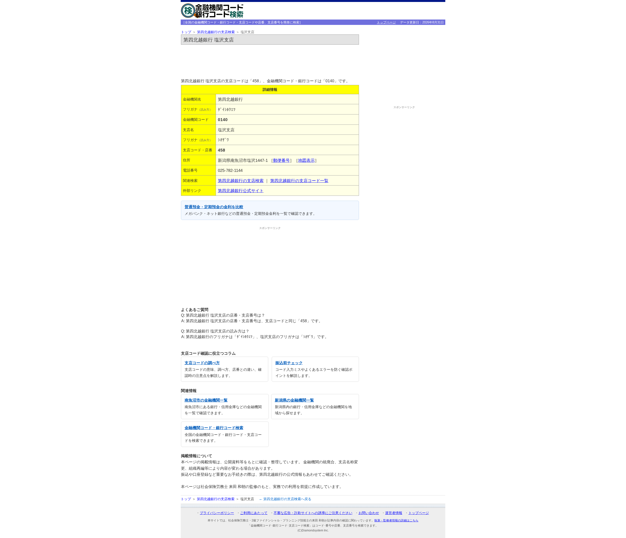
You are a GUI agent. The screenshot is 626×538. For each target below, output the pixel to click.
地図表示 (306, 160)
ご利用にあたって (254, 513)
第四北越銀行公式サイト (241, 190)
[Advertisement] (270, 60)
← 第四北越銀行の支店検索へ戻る (285, 499)
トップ (186, 32)
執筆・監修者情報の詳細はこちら (396, 520)
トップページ (386, 22)
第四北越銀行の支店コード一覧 (299, 180)
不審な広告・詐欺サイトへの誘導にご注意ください (313, 513)
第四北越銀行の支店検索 (216, 32)
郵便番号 (281, 160)
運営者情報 (393, 513)
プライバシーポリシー (217, 513)
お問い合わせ (368, 513)
